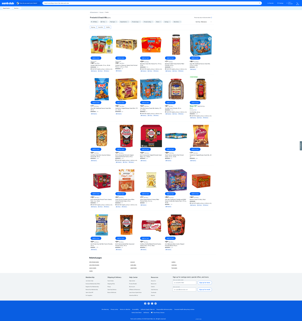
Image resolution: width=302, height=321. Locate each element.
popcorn (132, 262)
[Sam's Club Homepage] (8, 3)
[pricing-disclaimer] (211, 17)
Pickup (109, 286)
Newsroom (153, 283)
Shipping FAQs (111, 283)
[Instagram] (149, 303)
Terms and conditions (136, 319)
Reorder (271, 3)
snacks (91, 271)
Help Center (132, 281)
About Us (153, 281)
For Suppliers (89, 295)
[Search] (260, 3)
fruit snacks (174, 268)
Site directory (105, 309)
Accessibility (135, 309)
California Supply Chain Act (148, 309)
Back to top (199, 319)
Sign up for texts (204, 283)
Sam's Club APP (89, 292)
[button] (290, 3)
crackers (173, 262)
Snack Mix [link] (100, 27)
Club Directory (154, 289)
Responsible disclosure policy (164, 309)
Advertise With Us (133, 295)
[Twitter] (152, 303)
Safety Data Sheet (137, 312)
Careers (153, 286)
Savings (281, 3)
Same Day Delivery (112, 289)
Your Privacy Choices (159, 312)
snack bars (174, 265)
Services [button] (16, 8)
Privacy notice (114, 309)
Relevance (204, 22)
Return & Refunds (112, 292)
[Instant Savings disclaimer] (195, 110)
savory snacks (92, 268)
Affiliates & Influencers (134, 289)
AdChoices (146, 312)
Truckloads (153, 292)
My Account (132, 286)
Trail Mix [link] (108, 27)
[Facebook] (145, 303)
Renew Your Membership (92, 289)
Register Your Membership (92, 286)
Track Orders (111, 281)
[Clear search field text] (256, 3)
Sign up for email (204, 289)
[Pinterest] (156, 303)
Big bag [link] (93, 27)
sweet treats (133, 268)
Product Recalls (133, 283)
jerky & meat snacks (94, 262)
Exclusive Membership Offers (93, 283)
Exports (153, 295)
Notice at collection (125, 309)
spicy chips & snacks (94, 265)
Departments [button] (6, 8)
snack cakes (133, 265)
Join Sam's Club (89, 281)
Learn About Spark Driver (135, 292)
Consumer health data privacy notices (184, 309)
